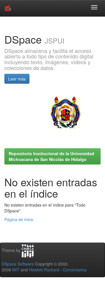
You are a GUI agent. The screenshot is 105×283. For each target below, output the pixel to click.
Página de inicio (19, 219)
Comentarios (75, 270)
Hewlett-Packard (44, 270)
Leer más (17, 79)
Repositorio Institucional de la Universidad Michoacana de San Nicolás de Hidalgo (51, 156)
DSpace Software (18, 264)
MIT (16, 270)
